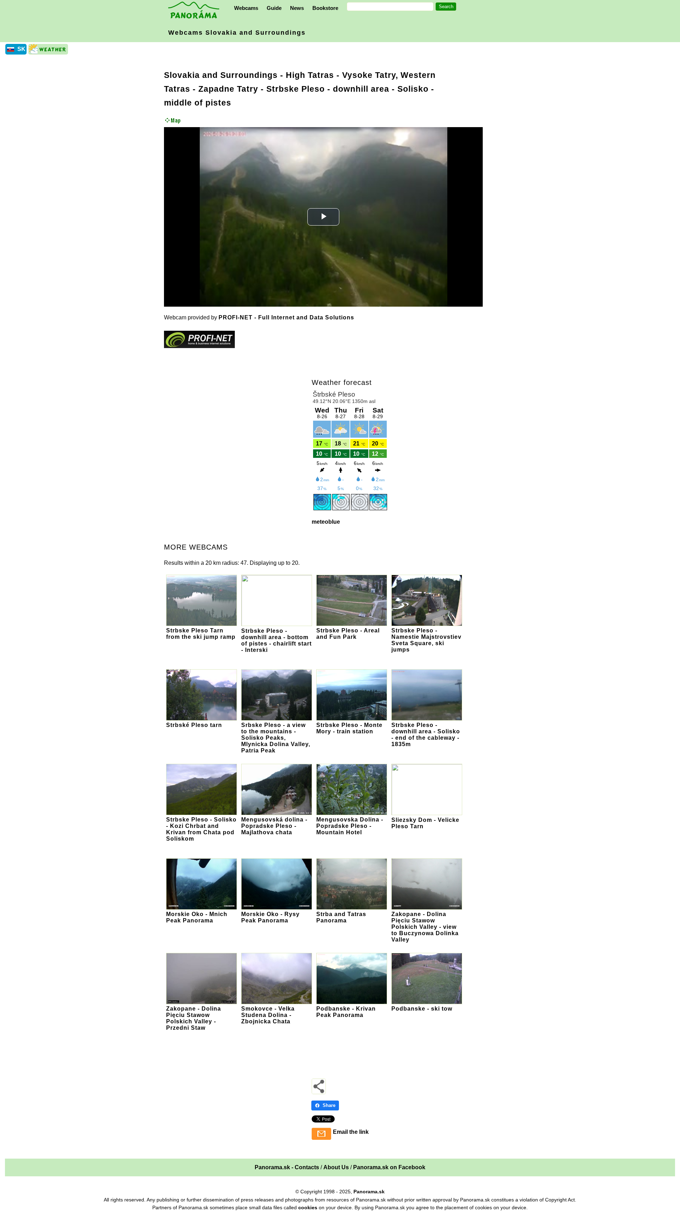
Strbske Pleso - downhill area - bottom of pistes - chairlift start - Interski (276, 640)
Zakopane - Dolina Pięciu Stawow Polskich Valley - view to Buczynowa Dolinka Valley (425, 927)
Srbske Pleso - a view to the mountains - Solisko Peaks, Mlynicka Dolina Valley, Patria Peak (275, 738)
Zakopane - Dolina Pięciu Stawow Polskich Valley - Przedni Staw (193, 1018)
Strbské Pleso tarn (194, 725)
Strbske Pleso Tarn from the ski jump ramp (201, 633)
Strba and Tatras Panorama (341, 917)
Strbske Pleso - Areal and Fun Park (348, 633)
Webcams (246, 8)
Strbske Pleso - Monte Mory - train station (349, 728)
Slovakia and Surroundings (221, 75)
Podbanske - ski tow (421, 1009)
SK (21, 49)
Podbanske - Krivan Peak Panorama (346, 1012)
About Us (336, 1167)
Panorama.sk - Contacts (287, 1167)
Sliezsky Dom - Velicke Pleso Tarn (425, 823)
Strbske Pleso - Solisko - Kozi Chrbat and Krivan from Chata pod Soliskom (201, 829)
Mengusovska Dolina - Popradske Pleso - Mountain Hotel (349, 826)
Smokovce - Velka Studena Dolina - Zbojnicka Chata (268, 1015)
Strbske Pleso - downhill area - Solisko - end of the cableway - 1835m (425, 734)
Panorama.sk (369, 1191)
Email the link (351, 1132)
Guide (274, 8)
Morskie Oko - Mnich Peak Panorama (196, 917)
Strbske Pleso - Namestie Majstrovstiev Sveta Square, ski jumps (426, 640)
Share (329, 1105)
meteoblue (326, 522)
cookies (307, 1207)
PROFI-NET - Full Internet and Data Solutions (286, 317)
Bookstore (325, 8)
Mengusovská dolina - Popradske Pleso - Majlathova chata (274, 826)
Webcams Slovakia (237, 32)
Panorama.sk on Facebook (389, 1167)
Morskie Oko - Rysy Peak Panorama (270, 917)
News (297, 8)
